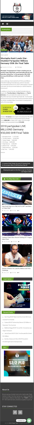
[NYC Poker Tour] (3, 24)
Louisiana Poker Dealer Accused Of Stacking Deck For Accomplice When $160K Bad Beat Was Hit (16, 164)
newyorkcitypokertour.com (13, 152)
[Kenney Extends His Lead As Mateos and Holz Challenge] (17, 255)
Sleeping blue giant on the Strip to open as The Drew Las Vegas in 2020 (17, 170)
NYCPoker (14, 210)
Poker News (4, 50)
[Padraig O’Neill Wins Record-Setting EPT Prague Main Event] (17, 224)
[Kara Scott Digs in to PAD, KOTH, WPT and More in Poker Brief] (17, 193)
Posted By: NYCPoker (7, 67)
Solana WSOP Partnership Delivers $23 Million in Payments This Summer (22, 31)
